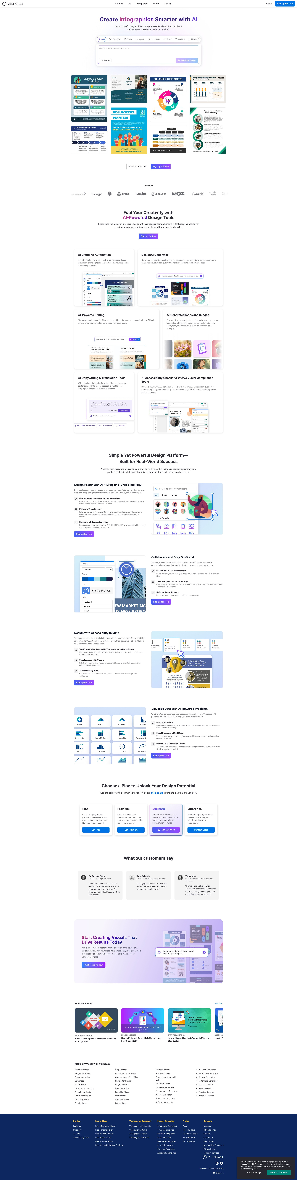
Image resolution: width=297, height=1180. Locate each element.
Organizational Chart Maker (127, 1077)
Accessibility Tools (81, 1137)
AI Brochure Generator (165, 1098)
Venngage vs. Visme (138, 1134)
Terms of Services (211, 1153)
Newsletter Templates (166, 1141)
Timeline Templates (165, 1130)
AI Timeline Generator (205, 1092)
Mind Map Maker (82, 1099)
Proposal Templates (165, 1149)
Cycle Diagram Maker (165, 1087)
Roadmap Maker (163, 1073)
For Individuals (189, 1130)
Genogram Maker (82, 1077)
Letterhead (79, 1081)
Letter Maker (120, 1103)
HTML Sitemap (209, 1130)
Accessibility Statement (213, 1145)
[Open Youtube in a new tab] (221, 1163)
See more (218, 1003)
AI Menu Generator (204, 1088)
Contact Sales (201, 830)
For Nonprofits (189, 1141)
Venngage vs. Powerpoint (140, 1126)
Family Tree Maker (83, 1096)
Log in (269, 3)
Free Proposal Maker (104, 1141)
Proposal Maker (162, 1070)
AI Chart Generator (204, 1084)
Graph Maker (121, 1070)
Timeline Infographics (84, 1088)
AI (130, 3)
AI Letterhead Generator (206, 1081)
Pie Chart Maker (163, 1083)
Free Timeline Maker (104, 1130)
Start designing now (93, 965)
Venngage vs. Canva (138, 1130)
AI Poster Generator (164, 1102)
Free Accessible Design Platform (109, 1145)
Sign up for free (285, 3)
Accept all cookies (279, 1172)
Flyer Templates (164, 1137)
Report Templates (165, 1145)
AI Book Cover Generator (207, 1073)
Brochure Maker (82, 1070)
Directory (77, 1130)
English (220, 1173)
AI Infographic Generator (166, 1091)
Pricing (168, 3)
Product (119, 3)
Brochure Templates (166, 1134)
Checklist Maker (122, 1088)
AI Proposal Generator (206, 1070)
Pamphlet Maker (122, 1092)
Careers (206, 1134)
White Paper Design (83, 1092)
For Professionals (190, 1134)
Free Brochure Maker (104, 1134)
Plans (185, 1126)
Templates (142, 3)
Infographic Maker (83, 1073)
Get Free (96, 830)
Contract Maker (122, 1099)
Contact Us (208, 1137)
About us (207, 1126)
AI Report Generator (205, 1096)
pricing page (157, 793)
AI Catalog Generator (205, 1077)
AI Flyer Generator (164, 1095)
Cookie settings (254, 1172)
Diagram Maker (122, 1084)
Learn (156, 3)
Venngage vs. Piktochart (139, 1137)
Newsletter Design (123, 1081)
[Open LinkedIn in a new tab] (217, 1163)
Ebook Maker (80, 1103)
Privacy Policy (209, 1149)
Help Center (208, 1141)
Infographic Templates (167, 1126)
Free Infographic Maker (105, 1126)
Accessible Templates (166, 1153)
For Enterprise (189, 1137)
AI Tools (76, 1134)
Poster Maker (80, 1084)
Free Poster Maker (103, 1137)
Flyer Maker (120, 1096)
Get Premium (131, 830)
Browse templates (137, 166)
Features (77, 1126)
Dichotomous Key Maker (126, 1073)
